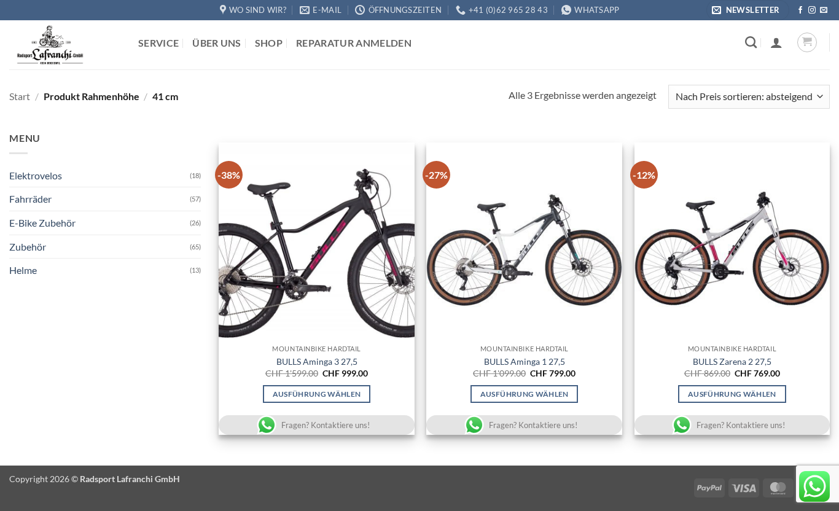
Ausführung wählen (317, 394)
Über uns (216, 43)
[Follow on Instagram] (812, 10)
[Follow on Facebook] (800, 10)
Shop (269, 43)
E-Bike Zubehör (42, 222)
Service (158, 43)
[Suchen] (751, 42)
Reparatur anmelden (354, 43)
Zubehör (27, 246)
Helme (23, 270)
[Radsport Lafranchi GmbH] (64, 44)
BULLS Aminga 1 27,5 (524, 361)
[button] (747, 10)
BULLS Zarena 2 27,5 (732, 361)
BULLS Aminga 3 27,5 (316, 361)
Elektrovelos (35, 175)
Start (19, 96)
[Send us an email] (823, 10)
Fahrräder (30, 199)
